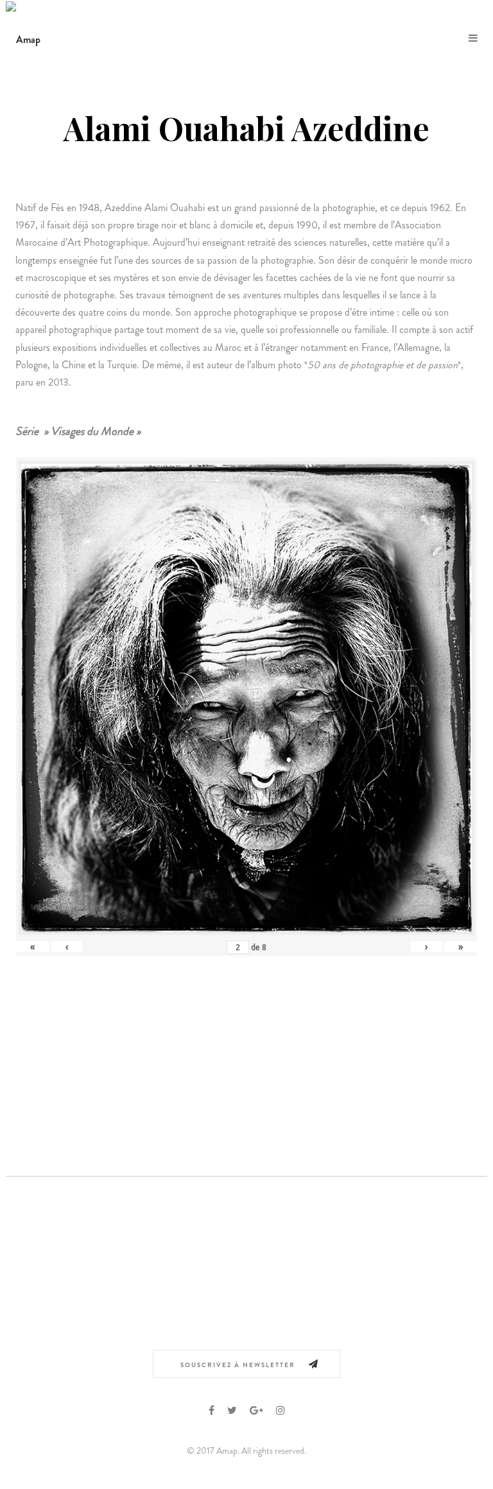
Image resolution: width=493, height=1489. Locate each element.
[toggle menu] (473, 38)
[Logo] (23, 38)
